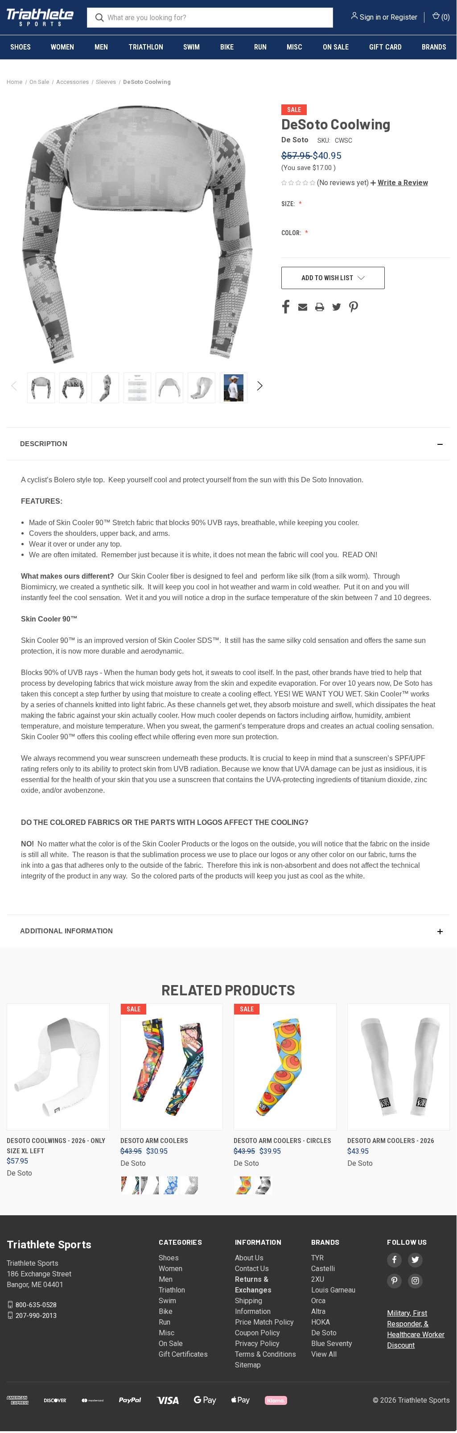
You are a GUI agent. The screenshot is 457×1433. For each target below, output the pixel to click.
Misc (294, 47)
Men (101, 47)
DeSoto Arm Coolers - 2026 (390, 1141)
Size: (288, 203)
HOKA (320, 1322)
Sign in (370, 17)
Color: (291, 232)
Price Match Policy (264, 1322)
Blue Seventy (331, 1343)
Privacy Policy (257, 1343)
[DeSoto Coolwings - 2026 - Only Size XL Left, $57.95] (58, 1067)
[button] (399, 182)
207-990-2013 (36, 1315)
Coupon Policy (257, 1333)
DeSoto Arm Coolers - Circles (282, 1141)
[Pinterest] (353, 307)
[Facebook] (285, 307)
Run (260, 47)
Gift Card (385, 47)
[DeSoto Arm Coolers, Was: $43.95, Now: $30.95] (172, 1067)
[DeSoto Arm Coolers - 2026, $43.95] (399, 1067)
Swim (191, 47)
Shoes (20, 47)
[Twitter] (336, 307)
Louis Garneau (333, 1290)
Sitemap (248, 1365)
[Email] (302, 307)
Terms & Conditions (265, 1354)
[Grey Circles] (263, 1185)
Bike (227, 47)
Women (62, 47)
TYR (317, 1258)
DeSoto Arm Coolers (154, 1141)
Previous (14, 388)
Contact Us (252, 1268)
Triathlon (145, 47)
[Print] (319, 307)
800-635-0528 (36, 1304)
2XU (317, 1279)
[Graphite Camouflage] (149, 1185)
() (445, 17)
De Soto (324, 1333)
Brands (434, 47)
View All (324, 1354)
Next (259, 388)
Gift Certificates (183, 1354)
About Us (249, 1258)
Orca (318, 1300)
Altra (318, 1311)
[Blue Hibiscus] (169, 1185)
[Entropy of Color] (130, 1185)
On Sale (336, 47)
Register (404, 17)
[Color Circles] (243, 1185)
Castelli (323, 1268)
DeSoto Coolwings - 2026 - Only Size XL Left (56, 1146)
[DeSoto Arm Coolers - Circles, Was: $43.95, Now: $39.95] (285, 1067)
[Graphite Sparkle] (189, 1185)
